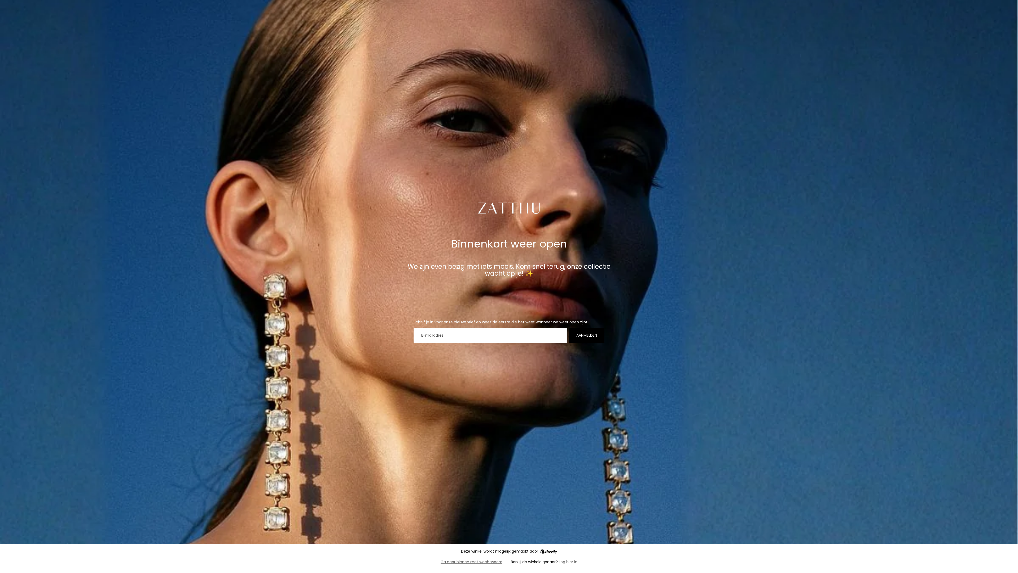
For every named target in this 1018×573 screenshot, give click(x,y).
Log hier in (568, 562)
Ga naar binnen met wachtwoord (471, 562)
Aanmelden (586, 335)
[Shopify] (548, 551)
